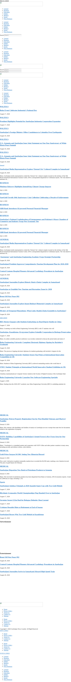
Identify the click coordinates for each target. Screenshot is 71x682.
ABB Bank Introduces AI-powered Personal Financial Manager (24, 208)
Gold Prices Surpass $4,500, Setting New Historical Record (22, 454)
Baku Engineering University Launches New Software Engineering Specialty (29, 377)
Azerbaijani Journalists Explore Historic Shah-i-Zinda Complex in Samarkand (30, 282)
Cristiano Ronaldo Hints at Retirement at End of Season (21, 507)
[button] (4, 630)
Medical (6, 15)
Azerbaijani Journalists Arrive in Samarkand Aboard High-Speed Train (27, 572)
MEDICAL (4, 415)
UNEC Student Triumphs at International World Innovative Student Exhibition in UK (33, 367)
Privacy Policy (8, 611)
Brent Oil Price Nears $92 (9, 296)
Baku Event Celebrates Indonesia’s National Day (18, 110)
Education (7, 12)
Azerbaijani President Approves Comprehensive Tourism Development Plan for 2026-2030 (34, 264)
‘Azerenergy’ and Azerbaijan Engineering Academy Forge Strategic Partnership (30, 257)
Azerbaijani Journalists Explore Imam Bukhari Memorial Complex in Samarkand (31, 304)
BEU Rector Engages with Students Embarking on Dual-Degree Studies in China (30, 322)
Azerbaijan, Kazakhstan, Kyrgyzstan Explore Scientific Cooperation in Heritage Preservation (35, 332)
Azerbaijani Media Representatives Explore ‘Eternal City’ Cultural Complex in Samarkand (34, 169)
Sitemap (6, 616)
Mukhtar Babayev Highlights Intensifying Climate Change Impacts (25, 187)
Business (6, 10)
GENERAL (4, 239)
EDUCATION (3, 318)
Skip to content (4, 1)
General (6, 9)
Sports (5, 17)
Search (2, 35)
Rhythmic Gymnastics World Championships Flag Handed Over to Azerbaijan (30, 493)
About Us (6, 612)
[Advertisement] (35, 399)
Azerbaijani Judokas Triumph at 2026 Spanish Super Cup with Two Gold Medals (31, 486)
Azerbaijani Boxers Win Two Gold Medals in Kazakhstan (22, 514)
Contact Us (7, 614)
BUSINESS (4, 183)
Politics (6, 14)
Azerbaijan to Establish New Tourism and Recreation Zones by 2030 (26, 289)
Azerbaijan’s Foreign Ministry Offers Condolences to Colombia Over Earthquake (31, 132)
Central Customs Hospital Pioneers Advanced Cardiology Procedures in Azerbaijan (31, 271)
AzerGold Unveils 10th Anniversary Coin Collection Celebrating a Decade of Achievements (34, 197)
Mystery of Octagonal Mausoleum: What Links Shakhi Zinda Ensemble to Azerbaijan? (33, 311)
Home (5, 609)
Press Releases (8, 19)
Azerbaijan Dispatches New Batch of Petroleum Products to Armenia (26, 470)
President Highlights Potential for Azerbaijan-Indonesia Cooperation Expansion (30, 121)
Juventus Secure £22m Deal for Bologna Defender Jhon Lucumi (24, 500)
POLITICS (4, 107)
